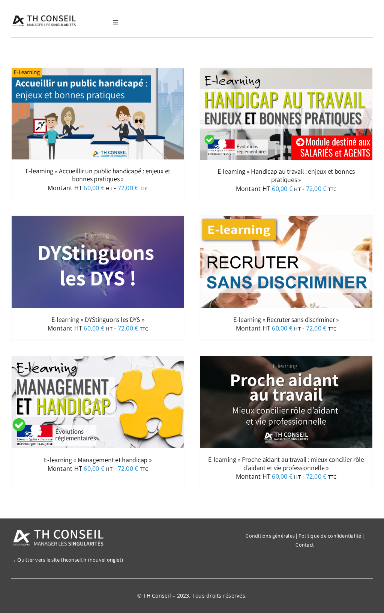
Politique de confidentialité (330, 535)
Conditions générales (270, 535)
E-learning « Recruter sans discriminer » (286, 319)
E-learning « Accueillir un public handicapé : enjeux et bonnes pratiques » (98, 175)
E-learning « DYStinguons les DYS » (98, 319)
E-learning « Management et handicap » (98, 459)
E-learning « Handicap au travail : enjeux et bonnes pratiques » (286, 175)
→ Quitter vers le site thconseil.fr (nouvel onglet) (67, 559)
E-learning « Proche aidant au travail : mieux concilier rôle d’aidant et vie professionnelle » (286, 463)
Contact (305, 544)
